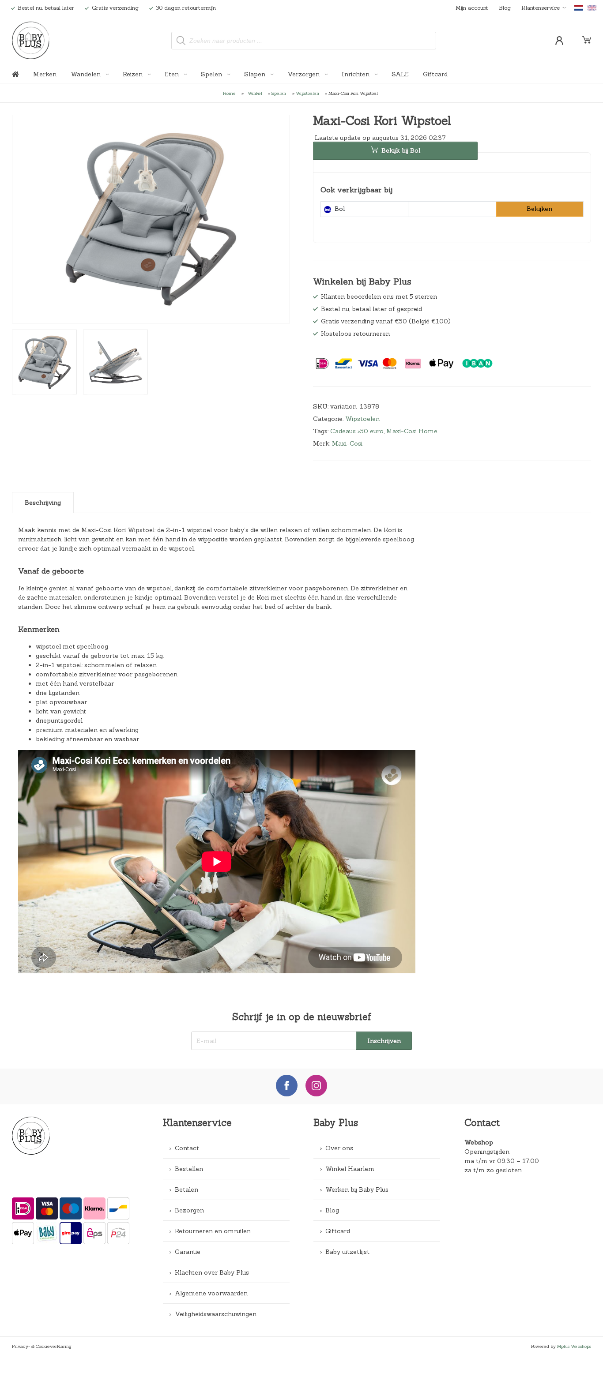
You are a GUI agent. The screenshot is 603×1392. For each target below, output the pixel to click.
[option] (151, 219)
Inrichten (356, 74)
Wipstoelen (307, 93)
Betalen (186, 1189)
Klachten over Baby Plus (212, 1272)
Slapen (255, 74)
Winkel (255, 93)
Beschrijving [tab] (43, 503)
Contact (187, 1148)
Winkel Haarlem (349, 1169)
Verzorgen (304, 74)
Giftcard (435, 74)
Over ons (339, 1148)
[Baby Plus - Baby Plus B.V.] (31, 40)
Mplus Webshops (574, 1346)
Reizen (133, 74)
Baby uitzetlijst (347, 1252)
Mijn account (472, 7)
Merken (45, 74)
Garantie (187, 1252)
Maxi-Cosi (347, 443)
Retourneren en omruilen (213, 1231)
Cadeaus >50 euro (357, 431)
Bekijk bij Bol (400, 150)
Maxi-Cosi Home (411, 431)
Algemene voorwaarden (211, 1293)
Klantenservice (540, 7)
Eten (173, 74)
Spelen (212, 74)
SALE (400, 74)
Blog (505, 7)
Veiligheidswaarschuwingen (215, 1314)
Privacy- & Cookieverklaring (42, 1346)
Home (229, 93)
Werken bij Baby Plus (356, 1189)
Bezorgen (189, 1210)
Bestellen (189, 1169)
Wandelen (86, 74)
